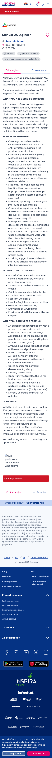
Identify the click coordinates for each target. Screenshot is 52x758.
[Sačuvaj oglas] (47, 35)
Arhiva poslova (9, 618)
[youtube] (26, 653)
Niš (16, 557)
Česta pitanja (9, 581)
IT (24, 557)
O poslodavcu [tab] (38, 70)
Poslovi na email (10, 605)
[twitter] (36, 653)
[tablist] (26, 70)
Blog (4, 571)
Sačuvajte (15, 492)
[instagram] (16, 653)
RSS (33, 571)
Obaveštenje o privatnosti (38, 583)
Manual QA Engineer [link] (28, 562)
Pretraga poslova (10, 601)
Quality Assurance (39, 557)
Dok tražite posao (10, 614)
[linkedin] (46, 653)
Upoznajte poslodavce (13, 610)
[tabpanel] (26, 273)
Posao (7, 557)
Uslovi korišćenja (40, 576)
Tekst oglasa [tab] (12, 70)
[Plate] (37, 4)
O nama (6, 576)
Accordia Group (15, 41)
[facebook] (6, 653)
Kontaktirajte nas (11, 586)
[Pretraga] (31, 4)
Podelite (41, 492)
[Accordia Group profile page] (9, 25)
